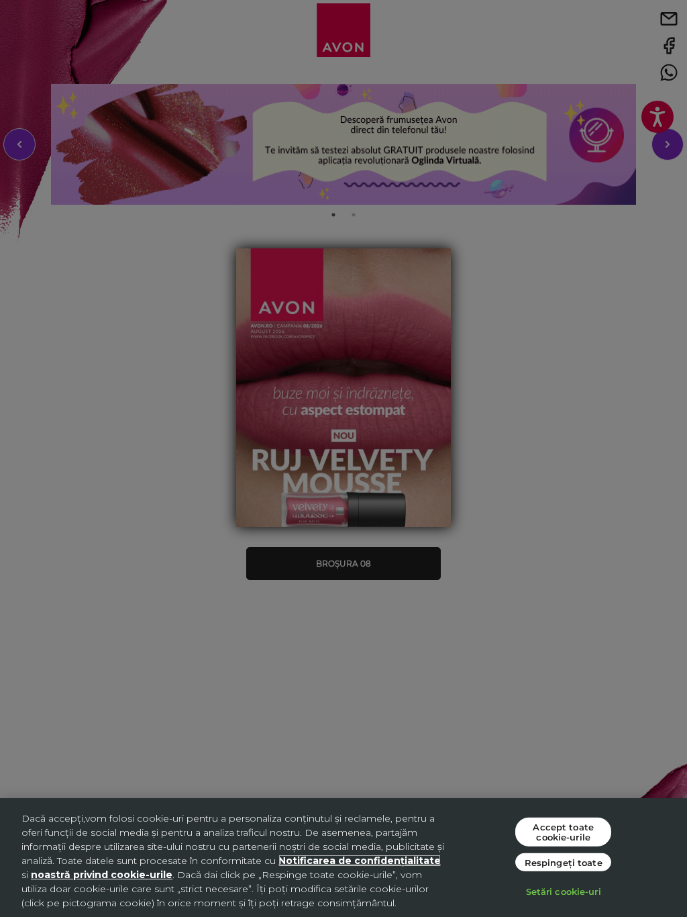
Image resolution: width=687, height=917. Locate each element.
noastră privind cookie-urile (101, 875)
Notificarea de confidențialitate (359, 861)
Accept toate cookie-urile (563, 831)
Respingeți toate (563, 862)
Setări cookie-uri (563, 891)
